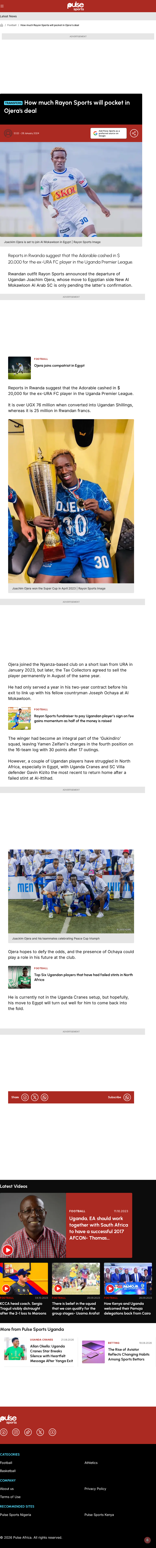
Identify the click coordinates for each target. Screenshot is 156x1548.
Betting (113, 1342)
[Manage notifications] (147, 1540)
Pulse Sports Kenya (99, 1515)
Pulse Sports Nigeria (15, 1515)
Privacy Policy (95, 1489)
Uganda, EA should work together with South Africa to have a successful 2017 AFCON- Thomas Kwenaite (98, 1228)
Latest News (8, 16)
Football (11, 25)
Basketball (8, 1471)
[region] (78, 1290)
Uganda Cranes (41, 1339)
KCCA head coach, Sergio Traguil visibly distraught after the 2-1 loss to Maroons (23, 1308)
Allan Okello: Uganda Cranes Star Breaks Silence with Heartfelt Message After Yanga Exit (51, 1353)
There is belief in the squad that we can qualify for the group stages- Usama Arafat (76, 1308)
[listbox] (78, 1290)
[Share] (134, 133)
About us (7, 1489)
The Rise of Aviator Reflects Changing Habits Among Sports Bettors (129, 1354)
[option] (24, 1291)
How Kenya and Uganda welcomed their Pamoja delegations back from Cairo (127, 1308)
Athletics (91, 1463)
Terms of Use (10, 1497)
